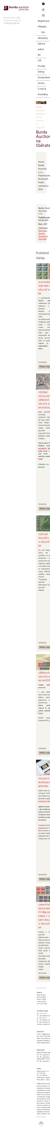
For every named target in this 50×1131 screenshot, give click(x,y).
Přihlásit (42, 27)
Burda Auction (40, 108)
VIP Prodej (41, 63)
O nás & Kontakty (43, 92)
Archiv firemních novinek (43, 236)
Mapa (45, 1004)
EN (43, 32)
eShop (41, 72)
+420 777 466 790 (44, 1036)
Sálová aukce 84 (41, 49)
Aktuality (43, 38)
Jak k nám (40, 1004)
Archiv (41, 83)
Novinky (42, 231)
